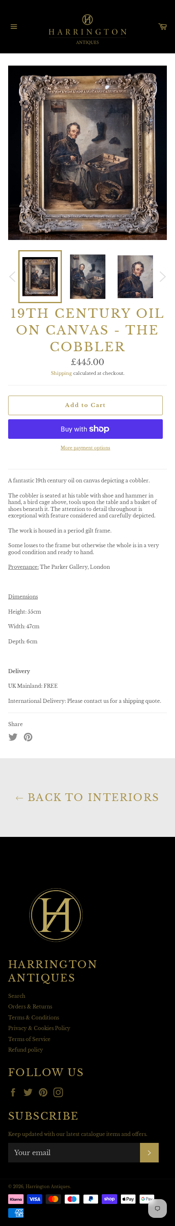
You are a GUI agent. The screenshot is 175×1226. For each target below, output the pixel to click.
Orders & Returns (30, 1007)
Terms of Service (29, 1039)
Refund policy (25, 1050)
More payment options (85, 448)
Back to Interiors (91, 797)
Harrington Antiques (48, 1186)
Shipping (61, 373)
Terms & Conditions (33, 1018)
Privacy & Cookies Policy (39, 1028)
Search (16, 996)
